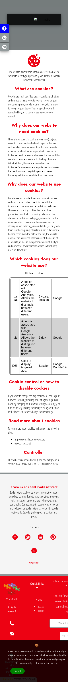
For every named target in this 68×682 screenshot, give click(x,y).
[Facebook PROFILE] (4, 28)
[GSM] (12, 623)
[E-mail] (12, 634)
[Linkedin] (40, 537)
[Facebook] (15, 537)
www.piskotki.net (23, 443)
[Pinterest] (53, 537)
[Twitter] (27, 537)
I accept (17, 671)
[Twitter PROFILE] (4, 47)
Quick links (37, 583)
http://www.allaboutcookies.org (30, 439)
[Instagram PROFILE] (4, 37)
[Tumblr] (34, 550)
